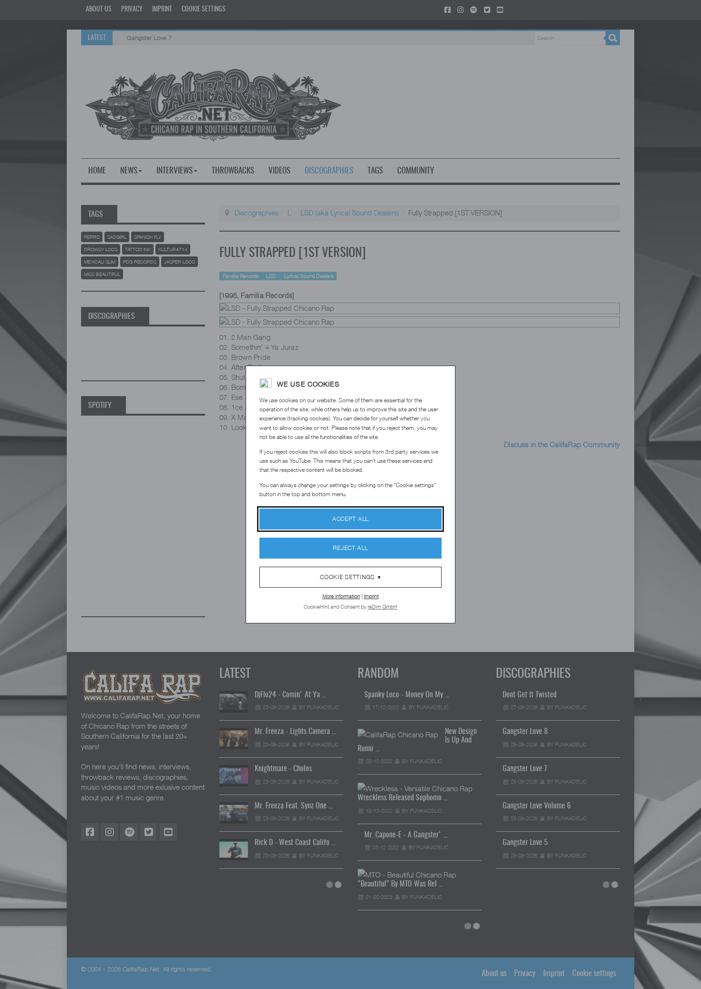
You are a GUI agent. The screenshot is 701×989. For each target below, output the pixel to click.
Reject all (350, 547)
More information (341, 596)
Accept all (350, 518)
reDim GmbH (382, 606)
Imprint (371, 596)
